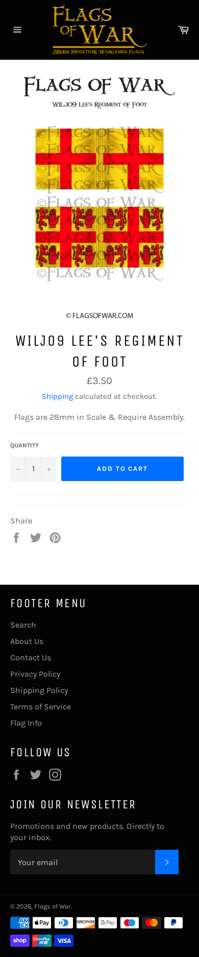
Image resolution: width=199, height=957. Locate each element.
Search (23, 625)
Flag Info (26, 723)
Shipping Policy (39, 690)
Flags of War (52, 906)
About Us (26, 641)
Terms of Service (40, 706)
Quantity (24, 445)
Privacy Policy (35, 674)
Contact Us (30, 657)
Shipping (57, 396)
